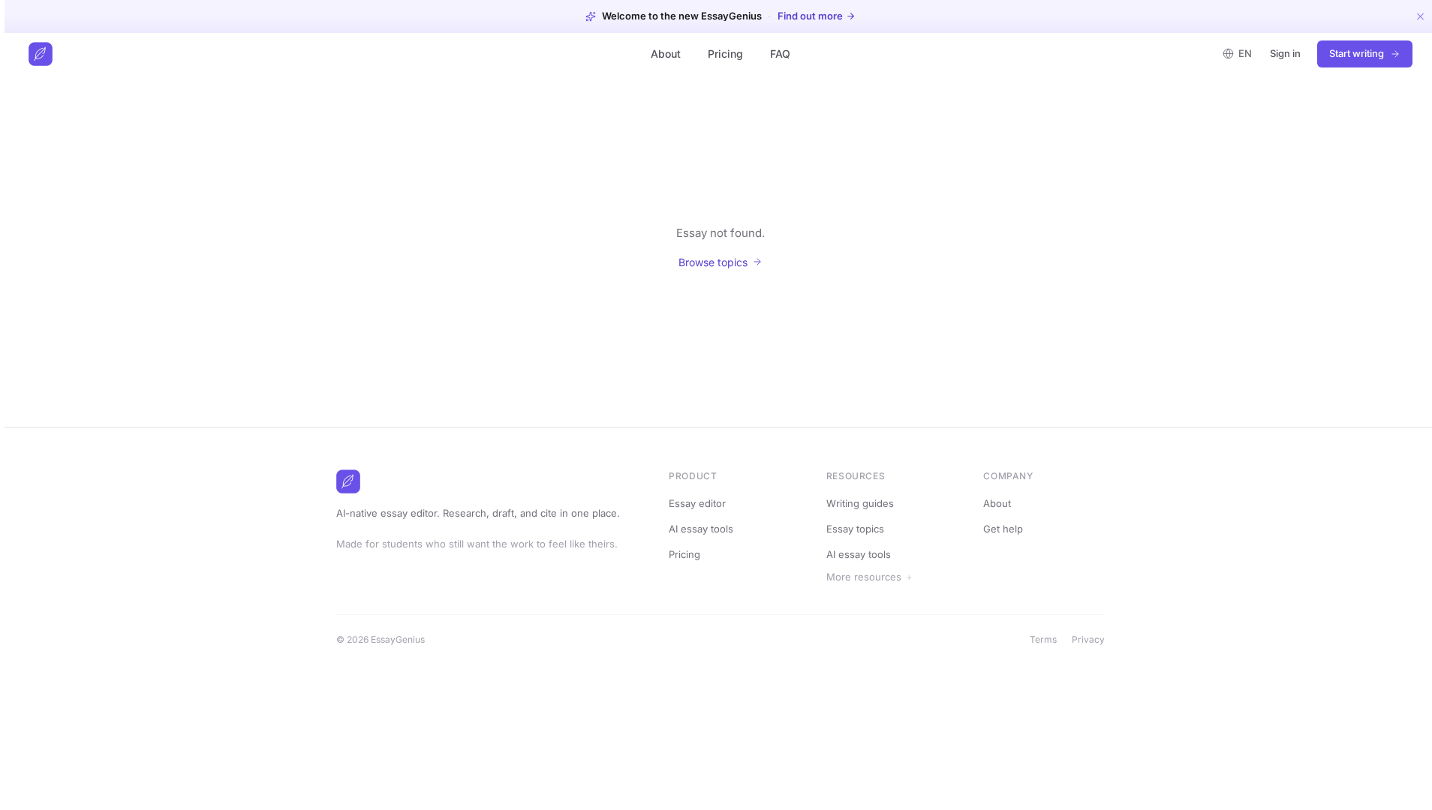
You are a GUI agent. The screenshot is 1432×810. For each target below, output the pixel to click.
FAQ (780, 53)
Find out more (810, 16)
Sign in (1285, 53)
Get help (1003, 529)
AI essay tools (701, 529)
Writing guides (860, 503)
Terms (1043, 639)
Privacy (1088, 639)
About (666, 53)
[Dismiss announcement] (1420, 16)
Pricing (725, 53)
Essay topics (855, 529)
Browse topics (713, 262)
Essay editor (697, 503)
